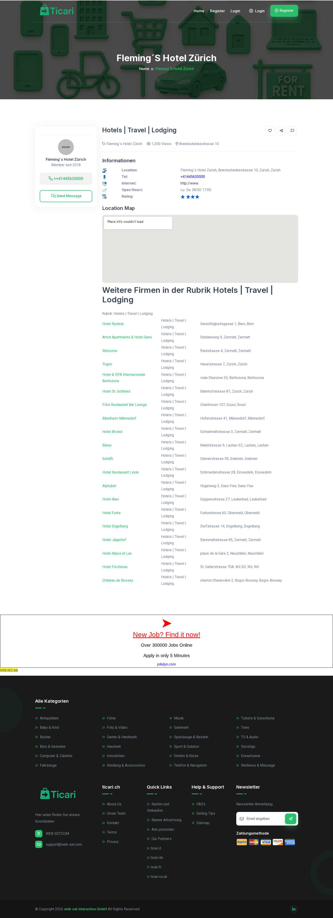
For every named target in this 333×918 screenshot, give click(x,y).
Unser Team (116, 813)
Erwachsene (250, 756)
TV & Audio (249, 737)
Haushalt (113, 746)
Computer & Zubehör (55, 756)
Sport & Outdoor (186, 746)
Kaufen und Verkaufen (158, 807)
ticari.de (157, 857)
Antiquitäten (49, 718)
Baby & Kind (49, 727)
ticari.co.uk (159, 876)
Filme (111, 718)
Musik (178, 718)
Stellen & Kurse (185, 756)
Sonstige (247, 746)
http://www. (190, 183)
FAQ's (200, 804)
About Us (113, 804)
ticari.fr (156, 867)
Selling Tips (205, 813)
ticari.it (156, 848)
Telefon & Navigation (190, 765)
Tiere (244, 727)
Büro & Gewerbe (52, 746)
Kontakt (112, 823)
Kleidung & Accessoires (125, 765)
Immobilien (115, 756)
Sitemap (202, 823)
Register (217, 11)
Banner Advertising (166, 820)
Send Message (69, 196)
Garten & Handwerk (121, 737)
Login (235, 11)
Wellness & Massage (257, 765)
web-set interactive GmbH (85, 909)
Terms (111, 832)
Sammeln (181, 727)
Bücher (45, 737)
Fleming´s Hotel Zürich (66, 159)
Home (199, 11)
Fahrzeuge (48, 765)
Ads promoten (162, 829)
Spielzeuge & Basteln (190, 737)
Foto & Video (117, 727)
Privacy (112, 842)
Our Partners (161, 839)
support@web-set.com (64, 844)
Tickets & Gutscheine (257, 718)
